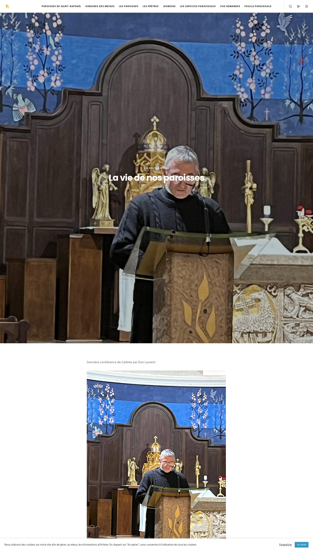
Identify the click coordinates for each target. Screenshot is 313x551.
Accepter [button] (301, 545)
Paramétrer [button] (285, 544)
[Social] (296, 6)
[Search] (288, 6)
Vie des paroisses (156, 168)
